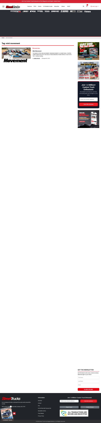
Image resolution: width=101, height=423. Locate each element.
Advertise (40, 400)
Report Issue (69, 407)
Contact (39, 403)
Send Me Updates (88, 104)
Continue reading (39, 56)
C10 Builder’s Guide (47, 6)
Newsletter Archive (42, 410)
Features (29, 6)
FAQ (39, 405)
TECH (34, 6)
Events (39, 6)
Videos (63, 6)
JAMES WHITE (37, 58)
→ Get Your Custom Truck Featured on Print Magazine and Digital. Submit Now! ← (32, 1)
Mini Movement (37, 51)
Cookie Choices (90, 407)
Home (3, 37)
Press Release (41, 413)
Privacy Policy (41, 416)
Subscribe (56, 6)
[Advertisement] (50, 24)
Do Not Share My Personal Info (44, 408)
